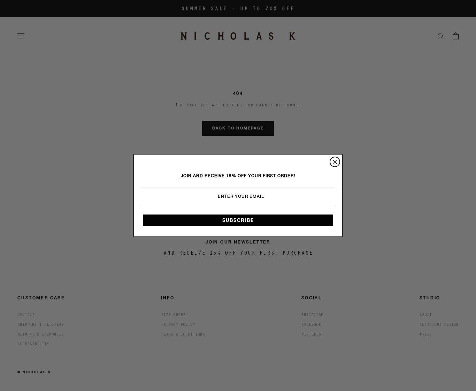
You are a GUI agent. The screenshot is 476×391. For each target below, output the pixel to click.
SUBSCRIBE (238, 220)
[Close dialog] (335, 162)
